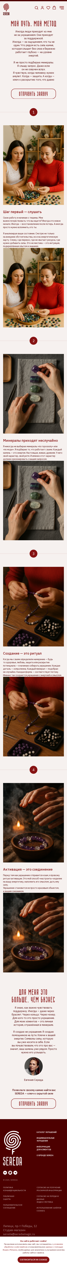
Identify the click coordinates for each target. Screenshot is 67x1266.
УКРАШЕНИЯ (42, 1141)
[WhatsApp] (10, 1173)
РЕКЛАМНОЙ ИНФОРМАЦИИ (49, 1190)
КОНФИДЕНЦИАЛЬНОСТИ (14, 1190)
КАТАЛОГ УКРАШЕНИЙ (47, 1132)
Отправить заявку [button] (33, 94)
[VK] (5, 1173)
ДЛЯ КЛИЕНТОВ (44, 1149)
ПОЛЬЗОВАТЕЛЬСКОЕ (12, 1205)
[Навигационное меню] (62, 7)
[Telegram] (15, 1173)
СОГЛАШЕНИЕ (9, 1208)
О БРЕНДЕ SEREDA (45, 1155)
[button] (36, 8)
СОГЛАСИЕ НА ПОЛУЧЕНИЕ (48, 1187)
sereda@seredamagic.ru (19, 1234)
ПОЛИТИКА (8, 1187)
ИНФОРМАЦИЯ (43, 1147)
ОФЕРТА (7, 1199)
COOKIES (41, 1211)
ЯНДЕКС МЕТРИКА (45, 1202)
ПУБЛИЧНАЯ (8, 1196)
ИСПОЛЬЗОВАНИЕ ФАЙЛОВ (49, 1208)
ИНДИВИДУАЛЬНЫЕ (46, 1138)
